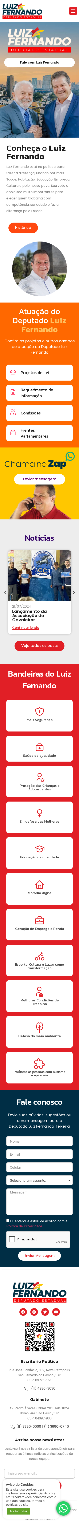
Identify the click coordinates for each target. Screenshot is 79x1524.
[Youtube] (56, 1312)
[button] (73, 11)
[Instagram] (34, 1312)
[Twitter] (45, 1312)
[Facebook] (23, 1312)
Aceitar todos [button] (18, 1511)
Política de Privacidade (24, 1226)
